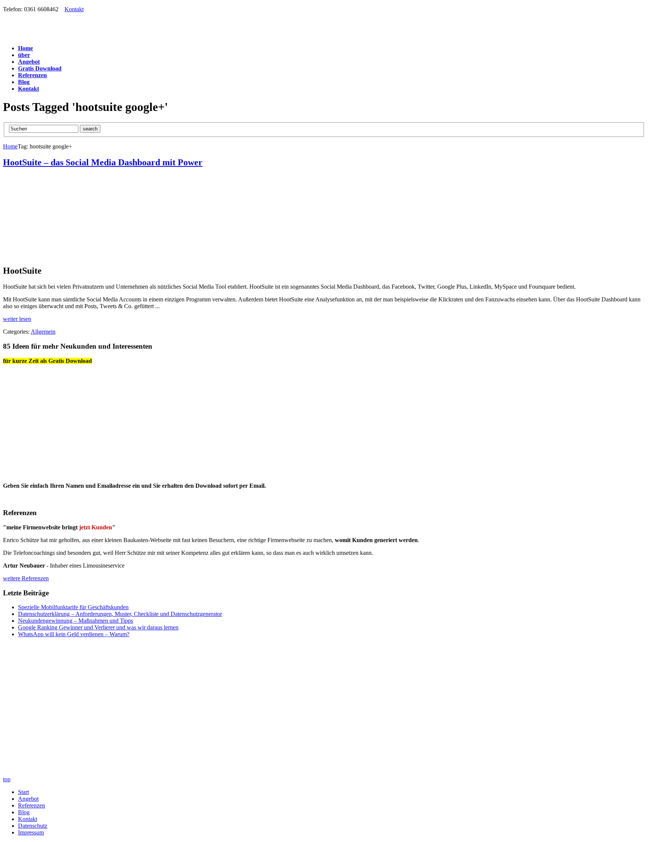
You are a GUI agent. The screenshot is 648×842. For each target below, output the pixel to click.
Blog (24, 812)
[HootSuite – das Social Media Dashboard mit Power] (104, 255)
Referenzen (31, 805)
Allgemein (43, 331)
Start (23, 792)
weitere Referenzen (26, 578)
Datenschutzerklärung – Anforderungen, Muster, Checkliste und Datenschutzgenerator (120, 614)
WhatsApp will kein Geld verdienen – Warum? (73, 634)
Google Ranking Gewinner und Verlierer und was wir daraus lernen (98, 627)
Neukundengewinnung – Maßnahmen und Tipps (75, 620)
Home (10, 146)
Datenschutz (32, 826)
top (6, 779)
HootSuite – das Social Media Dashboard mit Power (102, 162)
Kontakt (74, 9)
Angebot (28, 799)
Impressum (31, 832)
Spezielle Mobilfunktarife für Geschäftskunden (73, 607)
